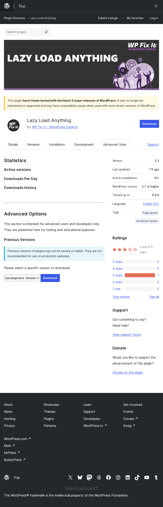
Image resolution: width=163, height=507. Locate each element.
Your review (121, 297)
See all (154, 297)
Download (149, 123)
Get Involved (132, 405)
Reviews (33, 144)
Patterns (50, 426)
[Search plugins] (46, 32)
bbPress (12, 453)
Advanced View (114, 144)
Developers (91, 419)
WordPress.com (17, 439)
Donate (130, 419)
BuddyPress (15, 460)
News (8, 412)
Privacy (9, 426)
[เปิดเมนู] (156, 6)
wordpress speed (146, 220)
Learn (87, 405)
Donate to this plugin (128, 372)
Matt (9, 446)
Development (84, 144)
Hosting (9, 419)
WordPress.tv (95, 426)
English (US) (151, 203)
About (8, 405)
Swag (129, 426)
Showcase (51, 405)
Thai (16, 478)
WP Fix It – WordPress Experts (55, 127)
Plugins (49, 419)
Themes (49, 412)
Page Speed (150, 212)
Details (13, 144)
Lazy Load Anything (49, 120)
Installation (57, 144)
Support (153, 144)
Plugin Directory (14, 18)
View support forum (127, 335)
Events (128, 412)
